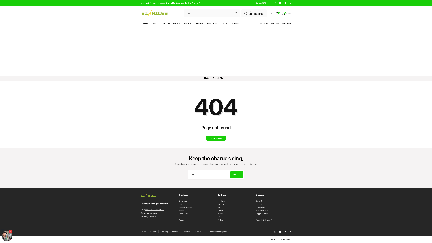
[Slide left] (67, 78)
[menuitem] (144, 23)
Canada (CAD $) (262, 3)
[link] (170, 3)
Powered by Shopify (286, 239)
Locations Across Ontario (154, 209)
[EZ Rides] (148, 197)
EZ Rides (278, 239)
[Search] (236, 13)
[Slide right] (364, 78)
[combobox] (212, 13)
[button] (286, 13)
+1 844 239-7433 (150, 213)
